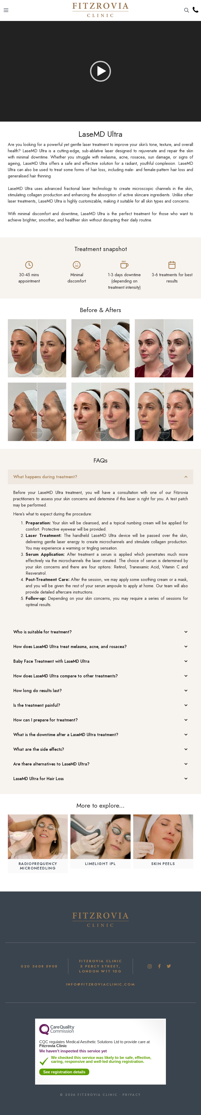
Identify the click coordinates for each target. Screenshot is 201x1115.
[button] (187, 10)
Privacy (131, 1094)
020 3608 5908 (39, 966)
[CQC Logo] (56, 1034)
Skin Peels (163, 863)
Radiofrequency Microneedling (38, 866)
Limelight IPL (100, 863)
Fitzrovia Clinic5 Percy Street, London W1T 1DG (100, 966)
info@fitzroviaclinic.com (100, 984)
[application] (100, 71)
